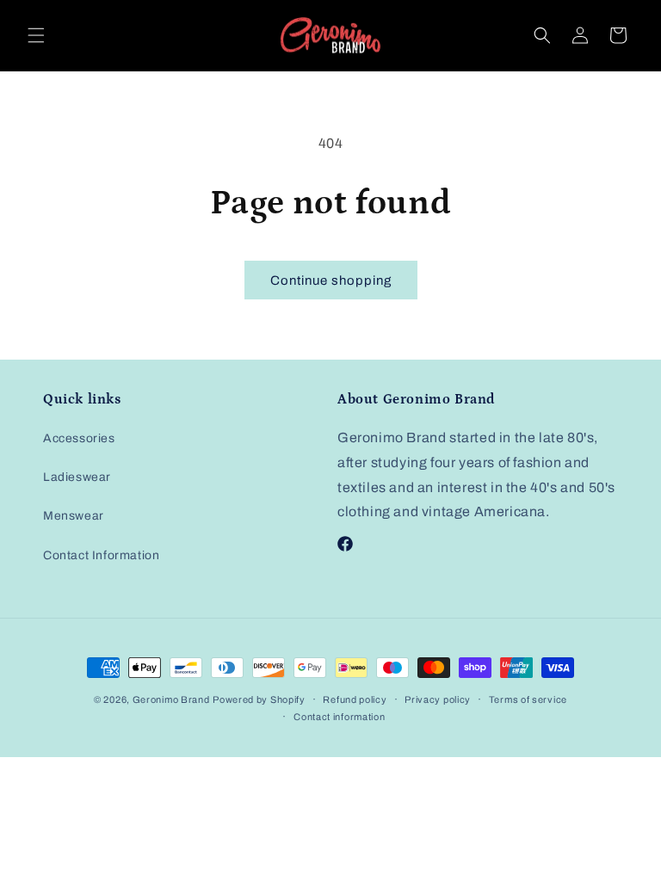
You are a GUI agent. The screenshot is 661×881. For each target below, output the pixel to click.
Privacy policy (438, 699)
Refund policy (354, 699)
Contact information (339, 717)
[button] (36, 35)
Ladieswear (77, 477)
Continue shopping (331, 280)
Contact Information (101, 555)
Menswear (73, 515)
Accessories (79, 438)
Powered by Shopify (259, 699)
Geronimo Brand (171, 699)
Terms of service (528, 699)
